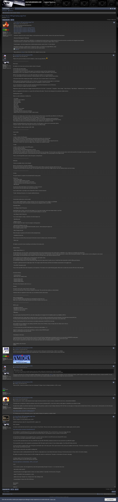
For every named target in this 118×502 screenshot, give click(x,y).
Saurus (4, 388)
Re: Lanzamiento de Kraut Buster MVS (23, 55)
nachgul (4, 27)
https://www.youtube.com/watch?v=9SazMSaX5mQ (23, 429)
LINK (50, 374)
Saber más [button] (52, 499)
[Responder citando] (114, 22)
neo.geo (4, 402)
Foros (13, 8)
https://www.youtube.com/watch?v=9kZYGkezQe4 (24, 29)
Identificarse (5, 10)
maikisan (4, 421)
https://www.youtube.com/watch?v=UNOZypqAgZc (23, 410)
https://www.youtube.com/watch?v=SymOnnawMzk (24, 31)
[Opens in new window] (16, 49)
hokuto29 (8, 17)
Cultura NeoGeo (6, 8)
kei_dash (4, 59)
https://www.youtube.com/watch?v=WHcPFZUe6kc (24, 30)
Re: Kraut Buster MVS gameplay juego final (24, 416)
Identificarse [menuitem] (113, 9)
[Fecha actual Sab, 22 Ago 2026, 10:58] (114, 13)
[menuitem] (111, 9)
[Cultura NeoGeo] (22, 3)
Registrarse (11, 10)
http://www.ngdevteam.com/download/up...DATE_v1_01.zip (25, 461)
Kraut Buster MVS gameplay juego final (14, 16)
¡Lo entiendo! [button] (110, 499)
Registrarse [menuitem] (115, 9)
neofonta (4, 354)
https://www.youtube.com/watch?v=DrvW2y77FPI (23, 27)
